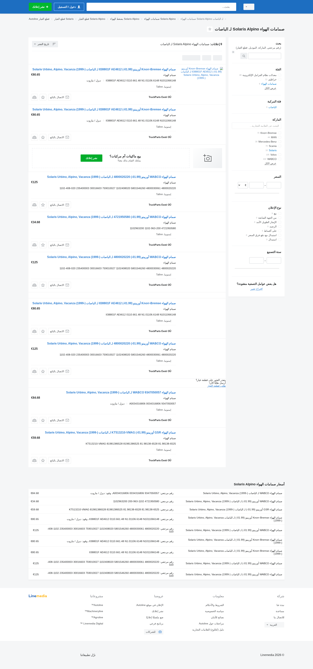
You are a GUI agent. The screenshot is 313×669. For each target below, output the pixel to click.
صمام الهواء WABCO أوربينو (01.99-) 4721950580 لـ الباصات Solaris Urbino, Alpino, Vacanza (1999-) (111, 216)
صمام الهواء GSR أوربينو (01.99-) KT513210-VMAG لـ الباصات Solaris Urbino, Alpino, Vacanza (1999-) (110, 432)
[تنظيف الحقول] (233, 52)
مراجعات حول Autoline (211, 623)
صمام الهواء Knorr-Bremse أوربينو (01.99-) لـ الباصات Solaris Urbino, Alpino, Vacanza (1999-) (235, 519)
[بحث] (232, 7)
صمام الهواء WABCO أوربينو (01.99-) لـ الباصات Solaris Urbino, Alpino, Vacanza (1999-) (234, 501)
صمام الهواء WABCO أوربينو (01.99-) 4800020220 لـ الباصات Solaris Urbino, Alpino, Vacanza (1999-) (111, 176)
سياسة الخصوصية (214, 611)
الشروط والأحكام (215, 605)
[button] (43, 97)
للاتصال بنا (279, 617)
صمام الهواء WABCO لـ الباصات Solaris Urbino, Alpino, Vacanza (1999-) (242, 493)
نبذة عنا (280, 605)
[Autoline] (271, 7)
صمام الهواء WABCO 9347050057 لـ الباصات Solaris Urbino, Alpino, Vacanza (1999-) (121, 392)
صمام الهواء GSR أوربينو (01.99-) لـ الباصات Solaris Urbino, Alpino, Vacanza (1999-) (235, 509)
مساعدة (280, 611)
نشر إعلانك (91, 158)
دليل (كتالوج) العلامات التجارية (208, 629)
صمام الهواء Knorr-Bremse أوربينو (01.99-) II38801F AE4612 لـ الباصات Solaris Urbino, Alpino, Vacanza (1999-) (104, 69)
